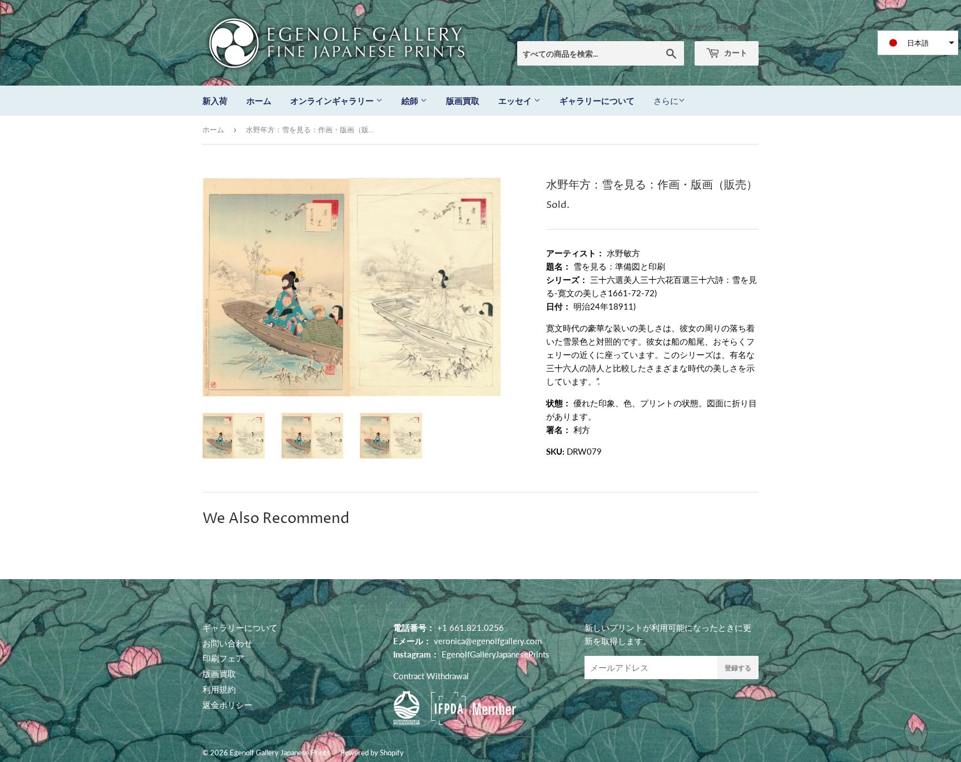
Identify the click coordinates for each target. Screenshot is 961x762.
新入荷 (214, 101)
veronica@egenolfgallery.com (488, 641)
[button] (918, 43)
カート (734, 52)
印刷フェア (223, 658)
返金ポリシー (227, 705)
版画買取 (462, 101)
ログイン (641, 27)
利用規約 (219, 689)
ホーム (258, 101)
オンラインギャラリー (333, 101)
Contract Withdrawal (431, 676)
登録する (738, 668)
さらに (665, 101)
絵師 (411, 101)
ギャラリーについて (597, 101)
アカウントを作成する (722, 27)
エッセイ (516, 101)
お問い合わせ (227, 643)
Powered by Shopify (372, 752)
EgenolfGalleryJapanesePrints (495, 654)
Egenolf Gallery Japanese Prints (280, 752)
